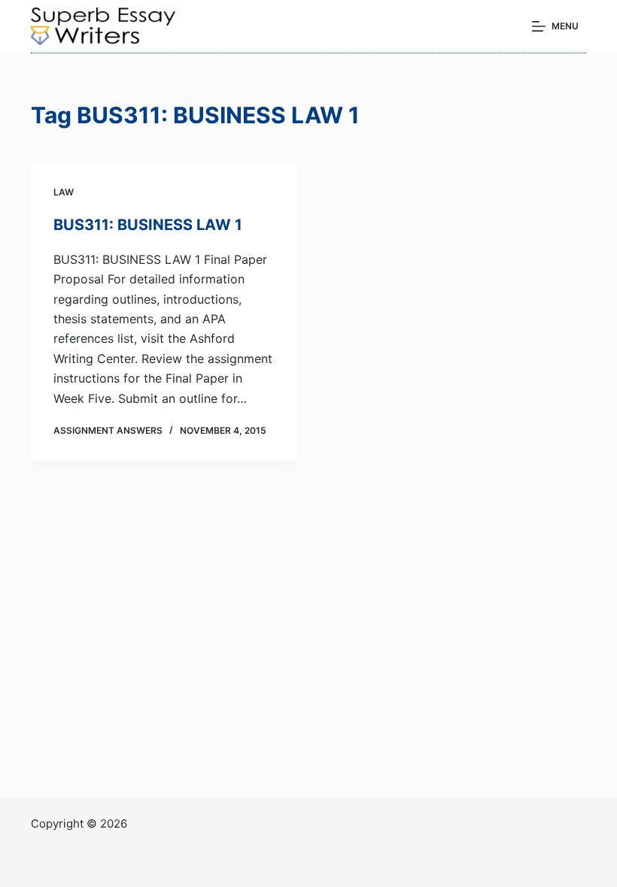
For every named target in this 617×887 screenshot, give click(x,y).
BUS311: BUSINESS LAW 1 (147, 225)
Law (63, 192)
